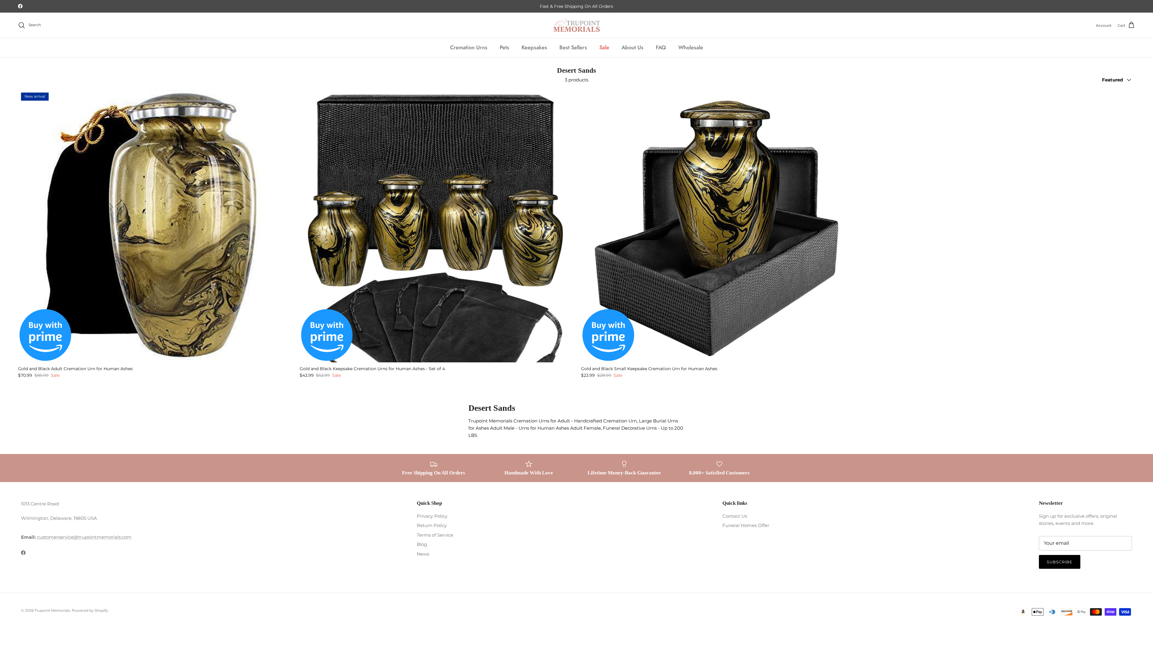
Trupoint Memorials (52, 610)
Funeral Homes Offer (745, 525)
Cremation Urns (468, 47)
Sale (604, 47)
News (423, 554)
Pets (504, 47)
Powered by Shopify (90, 610)
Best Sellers (573, 47)
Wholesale (690, 47)
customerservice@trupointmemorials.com (84, 537)
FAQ (661, 47)
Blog (422, 544)
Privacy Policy (432, 516)
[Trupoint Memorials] (576, 25)
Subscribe (1060, 561)
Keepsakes (534, 47)
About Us (632, 47)
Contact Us (734, 516)
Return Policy (432, 525)
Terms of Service (435, 535)
